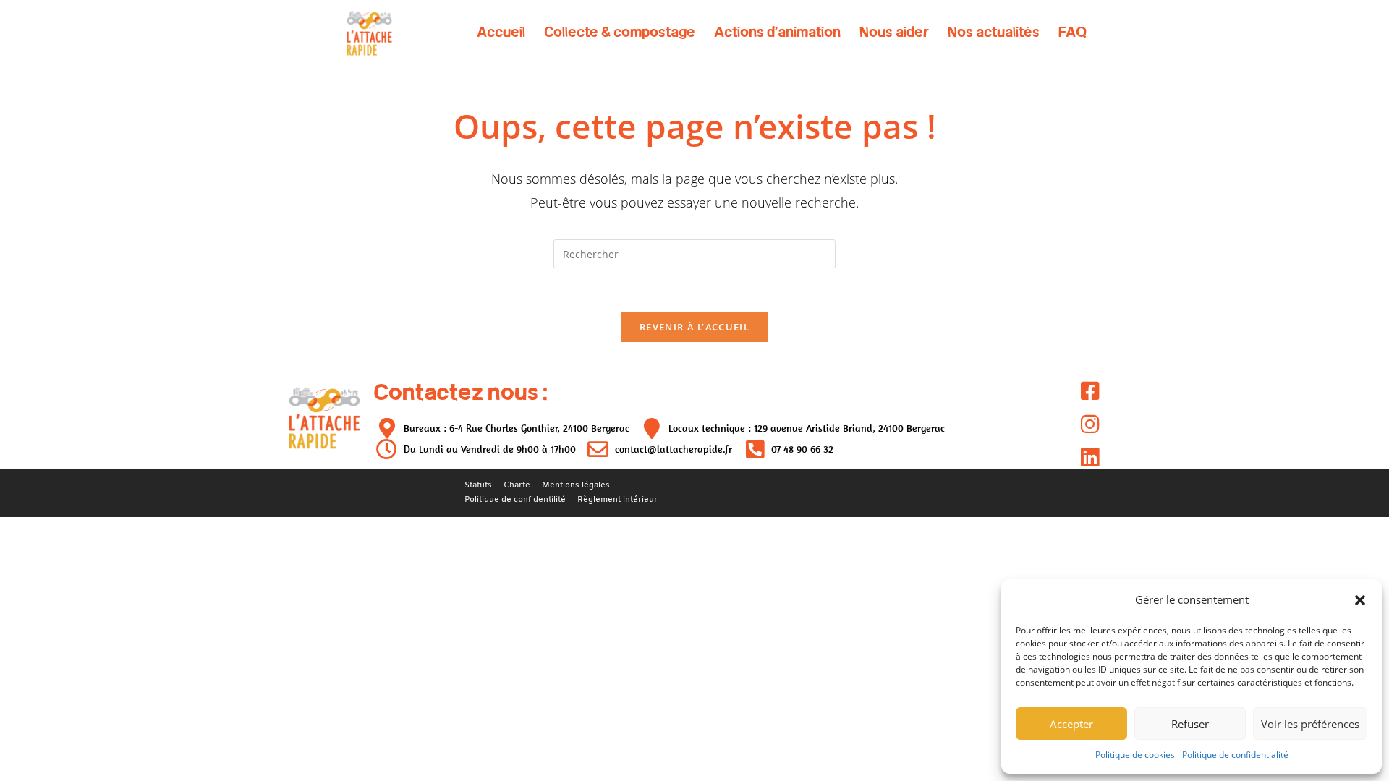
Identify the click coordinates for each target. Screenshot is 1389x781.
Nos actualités (994, 32)
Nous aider (894, 32)
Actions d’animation (777, 32)
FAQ (1072, 32)
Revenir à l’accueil (694, 326)
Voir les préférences (1310, 724)
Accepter (1071, 724)
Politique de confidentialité (1235, 754)
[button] (1360, 600)
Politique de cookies (1135, 754)
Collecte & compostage (619, 32)
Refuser (1190, 724)
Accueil (501, 32)
